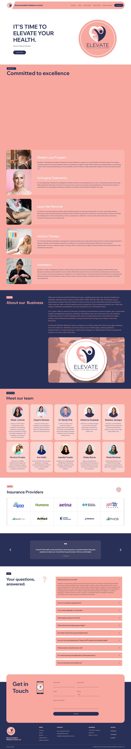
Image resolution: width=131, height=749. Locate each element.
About (41, 733)
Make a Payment (44, 740)
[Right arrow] (121, 550)
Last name (80, 682)
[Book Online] (47, 735)
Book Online (42, 735)
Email (55, 691)
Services (41, 730)
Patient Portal (43, 737)
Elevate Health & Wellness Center (29, 5)
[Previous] (10, 550)
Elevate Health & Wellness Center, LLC (13, 739)
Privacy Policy (10, 746)
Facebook (113, 731)
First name (56, 682)
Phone (79, 691)
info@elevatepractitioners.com (65, 736)
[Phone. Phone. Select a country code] (79, 694)
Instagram (113, 734)
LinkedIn (113, 737)
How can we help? (58, 700)
